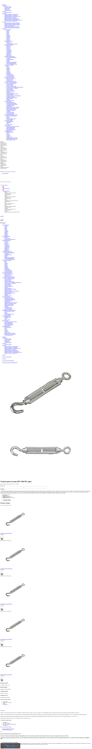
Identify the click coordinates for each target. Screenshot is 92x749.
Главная (4, 4)
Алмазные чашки (10, 94)
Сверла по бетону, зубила (11, 86)
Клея (8, 123)
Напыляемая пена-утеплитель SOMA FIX (12, 22)
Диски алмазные (8, 284)
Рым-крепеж (9, 73)
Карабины (9, 72)
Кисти (8, 116)
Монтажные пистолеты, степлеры (13, 107)
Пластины (9, 58)
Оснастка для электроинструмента (11, 82)
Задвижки (6, 330)
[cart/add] (1, 539)
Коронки (8, 91)
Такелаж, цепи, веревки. (9, 65)
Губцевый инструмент (11, 102)
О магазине (5, 5)
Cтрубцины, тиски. (8, 307)
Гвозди (8, 34)
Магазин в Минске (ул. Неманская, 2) (11, 14)
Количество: (2, 485)
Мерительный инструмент (11, 103)
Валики (8, 117)
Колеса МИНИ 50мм (10, 128)
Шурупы (8, 38)
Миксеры (8, 99)
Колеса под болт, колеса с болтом (13, 126)
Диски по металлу (8, 285)
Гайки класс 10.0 (10, 80)
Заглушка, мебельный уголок (10, 239)
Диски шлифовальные (11, 90)
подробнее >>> (6, 704)
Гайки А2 (8, 48)
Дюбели (8, 42)
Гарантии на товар (8, 10)
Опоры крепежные (10, 59)
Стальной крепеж (8, 29)
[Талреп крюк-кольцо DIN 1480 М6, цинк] (46, 519)
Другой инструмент (10, 113)
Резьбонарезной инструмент (12, 97)
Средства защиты (10, 119)
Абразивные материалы (11, 110)
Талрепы (8, 70)
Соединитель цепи (10, 75)
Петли (8, 133)
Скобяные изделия (8, 131)
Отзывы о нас (7, 9)
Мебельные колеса (10, 130)
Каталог (4, 28)
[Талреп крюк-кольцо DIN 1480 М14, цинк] (46, 660)
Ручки (6, 329)
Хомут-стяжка (7, 238)
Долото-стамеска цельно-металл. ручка (12, 26)
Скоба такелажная (10, 74)
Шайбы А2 (9, 53)
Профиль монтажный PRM (12, 62)
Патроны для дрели (10, 100)
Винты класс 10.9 (10, 79)
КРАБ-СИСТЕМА (10, 132)
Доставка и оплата (8, 7)
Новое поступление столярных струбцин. (12, 24)
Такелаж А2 (9, 52)
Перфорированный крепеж (10, 56)
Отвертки (6, 306)
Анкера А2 (9, 45)
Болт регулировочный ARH (12, 64)
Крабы (8, 61)
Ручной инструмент (8, 101)
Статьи (4, 21)
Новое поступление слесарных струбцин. (12, 23)
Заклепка (8, 35)
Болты (8, 31)
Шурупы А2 (9, 55)
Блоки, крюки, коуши (11, 76)
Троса (6, 262)
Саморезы (8, 36)
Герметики (9, 122)
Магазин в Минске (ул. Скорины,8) (11, 15)
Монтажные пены (10, 121)
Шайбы (8, 37)
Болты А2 (8, 46)
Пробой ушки (9, 136)
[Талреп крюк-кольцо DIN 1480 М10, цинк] (46, 590)
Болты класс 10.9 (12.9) (11, 78)
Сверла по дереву (10, 85)
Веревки (8, 67)
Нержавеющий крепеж (9, 44)
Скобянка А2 (9, 51)
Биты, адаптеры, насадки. (11, 83)
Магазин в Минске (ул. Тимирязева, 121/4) (12, 16)
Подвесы (8, 60)
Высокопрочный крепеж (9, 77)
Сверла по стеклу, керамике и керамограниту (15, 87)
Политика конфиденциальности (8, 728)
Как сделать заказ (8, 6)
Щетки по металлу (10, 92)
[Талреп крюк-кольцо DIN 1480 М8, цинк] (46, 554)
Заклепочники (9, 106)
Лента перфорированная (11, 63)
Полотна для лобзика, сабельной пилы (14, 95)
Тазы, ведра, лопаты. (10, 112)
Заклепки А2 (9, 49)
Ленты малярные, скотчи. (11, 118)
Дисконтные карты (8, 12)
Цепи (6, 261)
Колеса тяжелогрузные (11, 127)
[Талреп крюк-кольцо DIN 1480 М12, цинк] (46, 625)
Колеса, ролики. (7, 125)
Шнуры (8, 69)
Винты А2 (9, 47)
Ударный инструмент (11, 105)
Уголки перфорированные (11, 57)
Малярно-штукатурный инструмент (11, 114)
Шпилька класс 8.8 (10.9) (11, 81)
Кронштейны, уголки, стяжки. (12, 138)
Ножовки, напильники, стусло (12, 108)
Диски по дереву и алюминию (10, 283)
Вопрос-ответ (7, 8)
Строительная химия (8, 120)
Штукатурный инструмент (12, 115)
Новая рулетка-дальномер (9, 25)
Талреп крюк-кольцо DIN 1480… (6, 533)
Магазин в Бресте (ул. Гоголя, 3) (10, 17)
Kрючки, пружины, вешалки (12, 137)
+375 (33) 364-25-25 (4, 185)
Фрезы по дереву (10, 98)
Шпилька (8, 40)
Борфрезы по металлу (11, 96)
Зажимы (8, 71)
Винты (8, 32)
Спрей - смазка (9, 124)
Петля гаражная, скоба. (11, 139)
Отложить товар (6, 500)
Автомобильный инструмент (12, 104)
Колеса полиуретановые (11, 129)
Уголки (8, 135)
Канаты (8, 68)
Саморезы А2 (9, 50)
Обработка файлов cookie (7, 729)
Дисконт (4, 11)
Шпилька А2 (9, 54)
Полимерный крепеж (8, 41)
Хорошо (10, 746)
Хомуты (8, 39)
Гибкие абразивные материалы (12, 93)
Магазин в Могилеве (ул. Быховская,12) (12, 19)
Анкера (8, 30)
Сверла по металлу (10, 84)
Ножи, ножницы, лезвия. (11, 109)
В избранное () (5, 173)
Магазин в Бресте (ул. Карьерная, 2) (11, 18)
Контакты (4, 13)
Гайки (8, 33)
